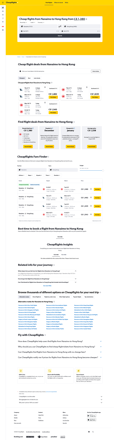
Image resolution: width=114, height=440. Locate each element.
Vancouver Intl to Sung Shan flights (83, 321)
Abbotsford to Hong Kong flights (27, 326)
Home (18, 56)
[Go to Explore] (3, 21)
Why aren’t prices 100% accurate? (28, 402)
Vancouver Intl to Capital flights (82, 328)
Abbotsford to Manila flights (81, 317)
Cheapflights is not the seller (27, 396)
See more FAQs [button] (47, 285)
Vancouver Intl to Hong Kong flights (83, 305)
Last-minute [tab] (37, 78)
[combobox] (23, 22)
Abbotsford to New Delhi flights (82, 310)
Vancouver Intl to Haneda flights (54, 307)
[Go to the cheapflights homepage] (12, 2)
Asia (23, 56)
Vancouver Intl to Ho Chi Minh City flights (57, 319)
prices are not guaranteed (51, 391)
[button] (3, 2)
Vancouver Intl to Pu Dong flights (27, 312)
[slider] (103, 170)
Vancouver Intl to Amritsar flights (55, 328)
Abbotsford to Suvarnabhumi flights (56, 314)
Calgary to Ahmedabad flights (54, 324)
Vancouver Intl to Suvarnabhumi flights (56, 305)
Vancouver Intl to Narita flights (26, 307)
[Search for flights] (3, 7)
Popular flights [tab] (77, 297)
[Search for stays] (3, 11)
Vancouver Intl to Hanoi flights (26, 317)
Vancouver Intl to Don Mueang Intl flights (29, 314)
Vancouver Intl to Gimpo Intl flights (27, 328)
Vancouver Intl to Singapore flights (83, 326)
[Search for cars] (3, 14)
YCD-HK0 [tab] (56, 254)
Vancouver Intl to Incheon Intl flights (55, 310)
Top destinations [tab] (89, 297)
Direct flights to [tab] (37, 297)
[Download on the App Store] (91, 419)
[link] (28, 146)
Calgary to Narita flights (52, 326)
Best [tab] (29, 78)
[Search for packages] (3, 18)
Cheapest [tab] (22, 78)
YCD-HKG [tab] (59, 236)
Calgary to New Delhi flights (53, 312)
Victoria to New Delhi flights (81, 312)
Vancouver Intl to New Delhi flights (27, 305)
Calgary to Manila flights (52, 321)
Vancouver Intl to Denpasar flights (27, 324)
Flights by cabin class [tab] (50, 297)
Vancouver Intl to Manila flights (82, 307)
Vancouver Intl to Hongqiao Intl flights (28, 310)
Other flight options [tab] (64, 297)
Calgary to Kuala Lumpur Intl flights (27, 319)
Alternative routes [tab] (24, 297)
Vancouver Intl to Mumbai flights (55, 317)
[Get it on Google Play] (91, 415)
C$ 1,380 (79, 18)
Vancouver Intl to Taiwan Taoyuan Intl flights (86, 314)
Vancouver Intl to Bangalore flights (27, 321)
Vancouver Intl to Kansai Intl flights (83, 324)
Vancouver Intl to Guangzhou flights (83, 319)
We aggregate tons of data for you (28, 399)
